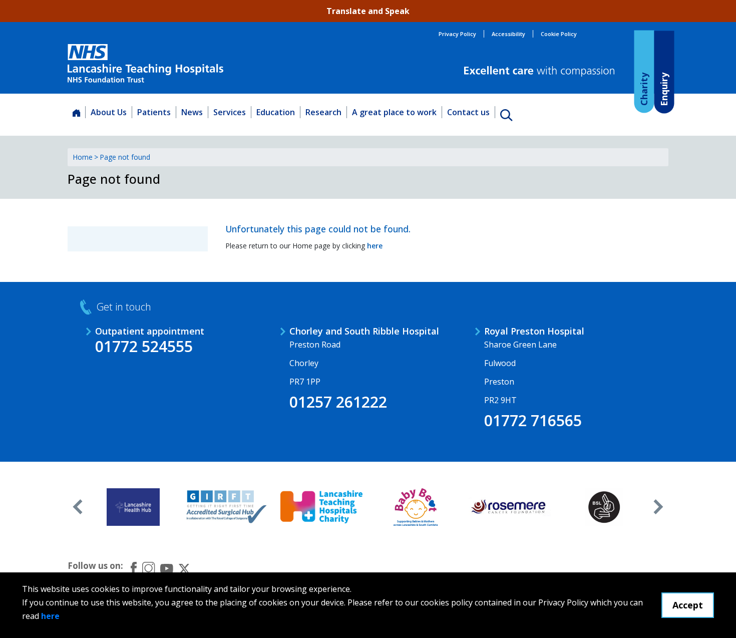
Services (229, 112)
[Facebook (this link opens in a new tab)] (134, 568)
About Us (109, 112)
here (50, 615)
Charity (643, 88)
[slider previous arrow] (78, 507)
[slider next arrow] (658, 507)
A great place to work (394, 112)
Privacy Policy (457, 34)
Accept (687, 605)
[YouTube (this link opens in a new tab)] (166, 568)
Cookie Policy (559, 34)
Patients (154, 112)
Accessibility (508, 34)
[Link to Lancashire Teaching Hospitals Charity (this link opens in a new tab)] (321, 507)
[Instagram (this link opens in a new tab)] (148, 567)
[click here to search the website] (506, 114)
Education (275, 112)
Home (83, 157)
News (192, 112)
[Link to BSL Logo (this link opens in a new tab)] (604, 507)
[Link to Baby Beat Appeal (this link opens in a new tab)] (416, 507)
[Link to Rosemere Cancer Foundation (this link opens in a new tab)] (510, 507)
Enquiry (663, 89)
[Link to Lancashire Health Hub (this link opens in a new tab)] (133, 507)
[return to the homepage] (145, 63)
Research (323, 112)
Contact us (468, 112)
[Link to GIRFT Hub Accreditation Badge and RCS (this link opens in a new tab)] (227, 507)
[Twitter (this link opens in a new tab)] (184, 568)
